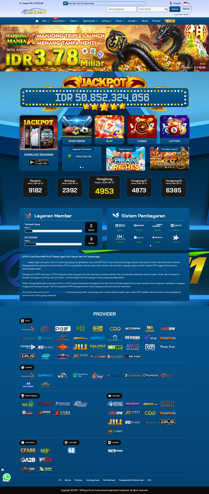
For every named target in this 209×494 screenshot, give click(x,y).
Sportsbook (89, 20)
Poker (119, 20)
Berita (145, 20)
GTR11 (25, 262)
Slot (44, 20)
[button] (205, 48)
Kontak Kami (109, 480)
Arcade (131, 20)
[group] (169, 159)
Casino (73, 20)
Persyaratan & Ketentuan (131, 480)
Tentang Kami (92, 480)
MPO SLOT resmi (57, 292)
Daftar (186, 9)
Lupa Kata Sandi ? (181, 14)
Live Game (58, 20)
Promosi (156, 20)
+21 (59, 480)
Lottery (105, 20)
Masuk (175, 9)
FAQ (149, 480)
